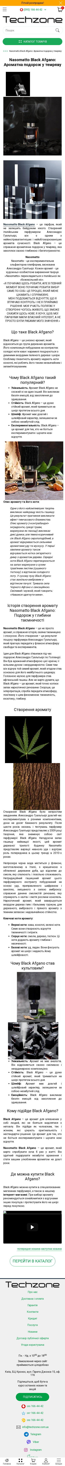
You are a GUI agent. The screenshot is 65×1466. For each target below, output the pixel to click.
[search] (57, 30)
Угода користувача (32, 1344)
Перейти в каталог (32, 1261)
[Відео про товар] (32, 1227)
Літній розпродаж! (32, 3)
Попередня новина (28, 1248)
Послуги (32, 1325)
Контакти (32, 1311)
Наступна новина (51, 1248)
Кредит (32, 1318)
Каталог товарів (35, 41)
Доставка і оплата (32, 1298)
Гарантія (33, 1305)
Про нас (33, 1292)
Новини (32, 1331)
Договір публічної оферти (32, 1338)
